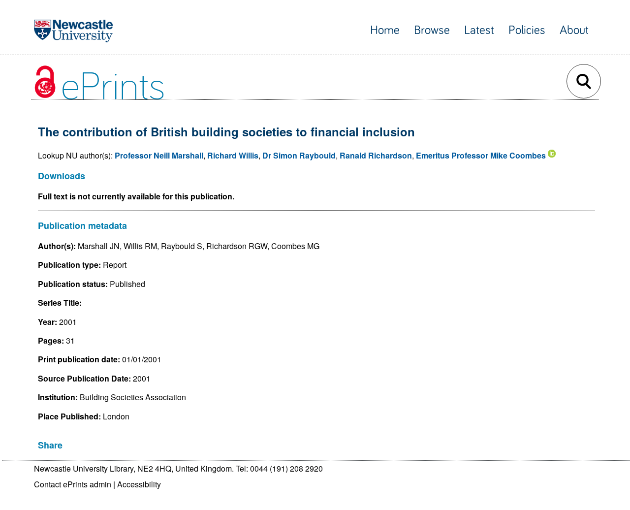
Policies (526, 30)
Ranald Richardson (376, 155)
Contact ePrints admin (72, 484)
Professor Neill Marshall (159, 155)
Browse (432, 30)
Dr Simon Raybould (299, 155)
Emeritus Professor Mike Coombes (481, 155)
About (574, 30)
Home (385, 30)
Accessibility (139, 484)
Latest (479, 30)
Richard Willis (232, 155)
